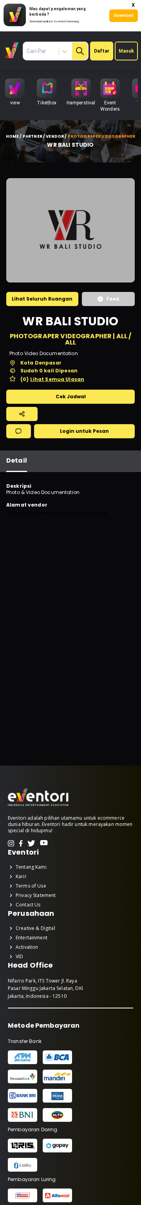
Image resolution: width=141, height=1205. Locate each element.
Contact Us (28, 905)
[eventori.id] (38, 805)
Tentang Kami (31, 867)
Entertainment (31, 938)
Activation (27, 947)
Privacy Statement (36, 895)
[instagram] (11, 843)
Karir (21, 876)
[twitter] (31, 843)
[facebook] (21, 843)
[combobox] (50, 51)
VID (19, 956)
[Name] (80, 51)
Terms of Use (31, 886)
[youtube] (44, 843)
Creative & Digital (35, 928)
